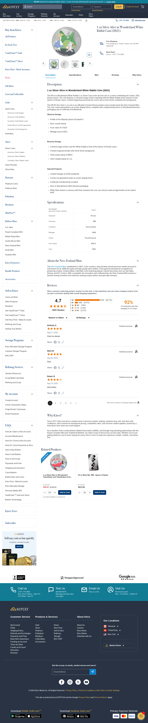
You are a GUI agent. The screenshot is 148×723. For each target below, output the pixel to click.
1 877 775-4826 (124, 20)
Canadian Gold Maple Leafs (18, 121)
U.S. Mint (9, 227)
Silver (7, 142)
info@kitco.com (140, 20)
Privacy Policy (71, 690)
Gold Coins (9, 109)
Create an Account (18, 647)
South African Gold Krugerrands (19, 125)
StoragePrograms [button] (31, 15)
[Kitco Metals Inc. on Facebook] (61, 682)
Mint (96, 75)
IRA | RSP (9, 356)
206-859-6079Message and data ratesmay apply (65, 594)
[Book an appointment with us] (110, 592)
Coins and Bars (11, 297)
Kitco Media (82, 633)
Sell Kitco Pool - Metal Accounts (18, 320)
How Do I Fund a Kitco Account (18, 441)
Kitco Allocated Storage (14, 486)
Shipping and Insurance (15, 468)
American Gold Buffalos (16, 117)
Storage (57, 636)
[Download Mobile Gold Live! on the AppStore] (34, 716)
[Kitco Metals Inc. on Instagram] (70, 682)
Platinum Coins (11, 184)
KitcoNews (91, 15)
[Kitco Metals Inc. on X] (78, 682)
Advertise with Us (84, 636)
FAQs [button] (81, 15)
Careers (80, 628)
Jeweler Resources (13, 373)
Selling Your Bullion (13, 329)
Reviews (115, 75)
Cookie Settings (112, 690)
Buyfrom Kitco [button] (7, 15)
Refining (57, 633)
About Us (81, 625)
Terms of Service (100, 697)
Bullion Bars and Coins (14, 477)
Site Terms (100, 690)
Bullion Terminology (13, 500)
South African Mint (12, 241)
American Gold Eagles (16, 113)
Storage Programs (14, 340)
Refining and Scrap (13, 324)
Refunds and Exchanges (20, 633)
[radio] (93, 300)
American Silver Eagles (16, 152)
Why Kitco (136, 75)
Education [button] (69, 15)
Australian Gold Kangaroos (17, 129)
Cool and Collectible (14, 94)
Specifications (75, 75)
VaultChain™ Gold (13, 53)
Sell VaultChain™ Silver (15, 315)
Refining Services (14, 367)
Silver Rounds (11, 165)
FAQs (8, 425)
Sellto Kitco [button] (19, 15)
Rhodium (9, 204)
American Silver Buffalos (16, 156)
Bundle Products (12, 271)
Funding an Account (18, 642)
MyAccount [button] (56, 15)
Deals (7, 77)
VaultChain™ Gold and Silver (17, 495)
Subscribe (10, 522)
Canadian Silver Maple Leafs (18, 160)
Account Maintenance (14, 436)
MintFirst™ (10, 212)
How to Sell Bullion (13, 454)
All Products (10, 36)
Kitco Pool (58, 628)
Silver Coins (10, 148)
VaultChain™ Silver (14, 61)
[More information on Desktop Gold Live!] (68, 716)
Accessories (10, 279)
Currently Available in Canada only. (54, 497)
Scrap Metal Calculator (14, 378)
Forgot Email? (75, 10)
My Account (11, 393)
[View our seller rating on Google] (127, 577)
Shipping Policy (16, 631)
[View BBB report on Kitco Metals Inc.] (18, 577)
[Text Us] (51, 592)
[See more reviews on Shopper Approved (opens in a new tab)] (63, 342)
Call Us (22, 588)
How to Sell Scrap (12, 459)
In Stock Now (11, 44)
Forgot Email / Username (15, 409)
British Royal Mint (12, 236)
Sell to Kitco (11, 290)
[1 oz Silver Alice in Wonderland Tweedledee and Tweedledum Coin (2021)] (58, 462)
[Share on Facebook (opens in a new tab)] (55, 342)
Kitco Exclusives (12, 262)
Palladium (9, 196)
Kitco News (11, 511)
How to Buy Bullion (13, 450)
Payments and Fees (13, 463)
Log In (119, 7)
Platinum (9, 177)
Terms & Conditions (86, 690)
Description (50, 75)
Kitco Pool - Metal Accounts (17, 69)
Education (14, 650)
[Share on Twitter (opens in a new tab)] (59, 342)
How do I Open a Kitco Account (18, 432)
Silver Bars (9, 169)
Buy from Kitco (13, 29)
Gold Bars (9, 134)
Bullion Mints (11, 221)
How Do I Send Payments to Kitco (19, 445)
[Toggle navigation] (32, 30)
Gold (7, 102)
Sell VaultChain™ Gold (14, 311)
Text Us (60, 588)
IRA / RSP (58, 639)
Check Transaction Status (15, 405)
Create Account (132, 7)
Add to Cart (65, 492)
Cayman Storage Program (16, 351)
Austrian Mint (10, 255)
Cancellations (11, 472)
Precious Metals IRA (13, 491)
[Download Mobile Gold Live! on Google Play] (18, 716)
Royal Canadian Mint (14, 232)
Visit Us (120, 588)
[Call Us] (13, 592)
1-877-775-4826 (118, 54)
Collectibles (40, 639)
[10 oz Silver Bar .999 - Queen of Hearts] (93, 462)
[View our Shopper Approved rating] (72, 577)
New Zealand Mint (12, 246)
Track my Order (16, 644)
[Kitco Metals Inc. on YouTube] (86, 682)
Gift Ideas (9, 86)
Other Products (11, 302)
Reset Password (97, 10)
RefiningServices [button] (44, 15)
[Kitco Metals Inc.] (19, 609)
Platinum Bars (11, 188)
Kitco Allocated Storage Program (18, 347)
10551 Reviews (60, 310)
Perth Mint (9, 250)
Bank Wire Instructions (19, 639)
